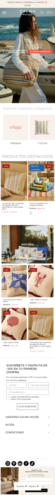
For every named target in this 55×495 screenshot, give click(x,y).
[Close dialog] (53, 469)
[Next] (51, 181)
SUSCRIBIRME (28, 406)
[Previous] (3, 181)
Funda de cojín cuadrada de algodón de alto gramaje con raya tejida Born (40, 345)
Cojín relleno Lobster (39, 299)
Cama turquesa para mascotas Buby (16, 204)
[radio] (8, 213)
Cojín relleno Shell (10, 342)
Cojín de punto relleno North (12, 300)
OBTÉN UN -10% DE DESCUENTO (36, 490)
